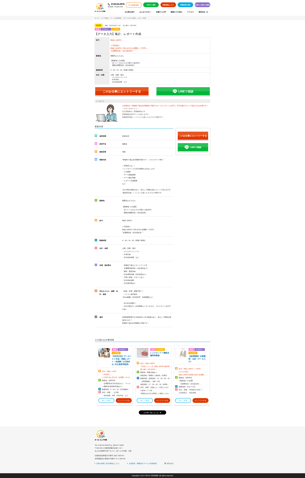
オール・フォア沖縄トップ (103, 18)
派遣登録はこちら (168, 5)
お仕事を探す (135, 5)
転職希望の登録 (185, 5)
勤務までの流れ (176, 12)
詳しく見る (106, 400)
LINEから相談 (151, 5)
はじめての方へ (145, 12)
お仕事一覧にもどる (151, 412)
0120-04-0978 (116, 5)
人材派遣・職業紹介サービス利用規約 (143, 463)
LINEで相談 (185, 91)
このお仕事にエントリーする (122, 91)
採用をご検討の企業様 (202, 5)
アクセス (190, 12)
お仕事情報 (117, 18)
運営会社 (202, 12)
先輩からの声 (161, 12)
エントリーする (124, 400)
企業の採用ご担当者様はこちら (107, 463)
